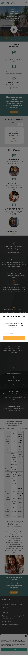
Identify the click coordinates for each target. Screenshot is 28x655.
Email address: (14, 329)
